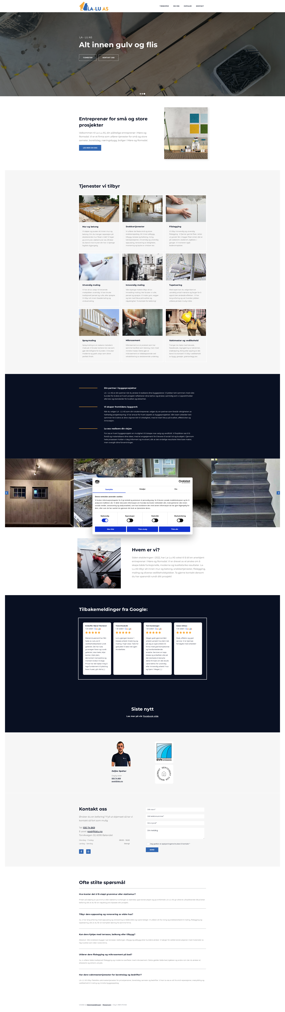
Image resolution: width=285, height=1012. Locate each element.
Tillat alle (174, 529)
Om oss (176, 6)
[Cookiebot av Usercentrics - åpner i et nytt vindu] (180, 481)
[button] (87, 66)
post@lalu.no (117, 781)
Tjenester (164, 6)
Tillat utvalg (142, 529)
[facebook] (81, 851)
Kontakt (200, 6)
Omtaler (188, 6)
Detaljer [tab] (142, 489)
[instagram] (88, 851)
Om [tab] (175, 489)
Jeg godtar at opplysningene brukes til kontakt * (170, 844)
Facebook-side (151, 716)
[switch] (130, 520)
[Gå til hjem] (93, 6)
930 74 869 (116, 778)
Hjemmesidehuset (94, 1005)
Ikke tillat (110, 529)
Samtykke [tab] (109, 489)
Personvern (107, 1005)
